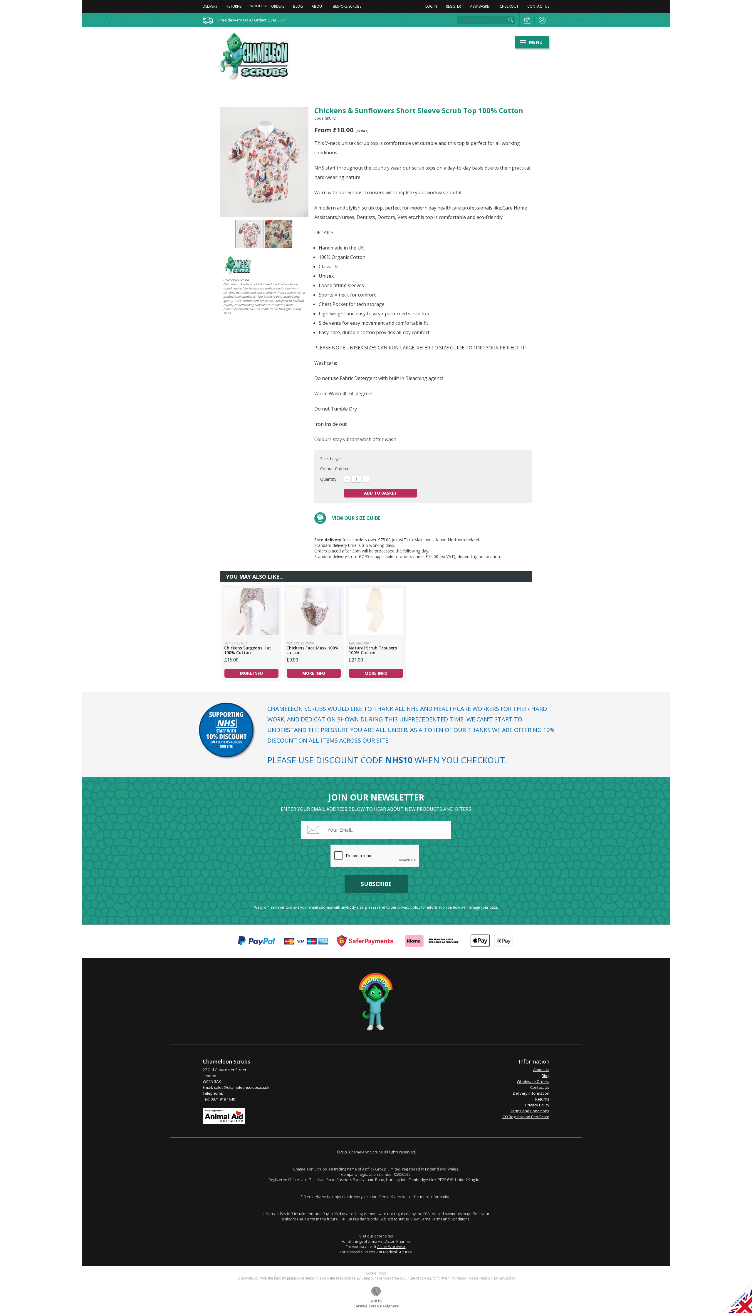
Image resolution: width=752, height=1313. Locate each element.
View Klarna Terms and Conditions (439, 1219)
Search (511, 20)
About (318, 6)
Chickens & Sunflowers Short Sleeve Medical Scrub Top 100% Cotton (257, 56)
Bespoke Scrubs (347, 6)
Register (453, 6)
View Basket (480, 6)
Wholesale (267, 6)
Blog (298, 6)
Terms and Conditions (529, 1110)
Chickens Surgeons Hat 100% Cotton (251, 611)
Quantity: (328, 479)
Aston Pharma (397, 1241)
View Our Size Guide (356, 518)
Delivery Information (531, 1093)
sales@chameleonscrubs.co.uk (241, 1087)
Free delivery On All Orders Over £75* (252, 20)
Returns (233, 6)
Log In (431, 6)
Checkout (509, 6)
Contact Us (538, 6)
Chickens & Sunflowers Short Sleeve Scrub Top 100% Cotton (249, 234)
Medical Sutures (397, 1252)
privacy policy (408, 907)
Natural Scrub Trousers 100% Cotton (376, 611)
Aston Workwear (391, 1246)
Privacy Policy (537, 1105)
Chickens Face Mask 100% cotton (313, 611)
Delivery (210, 6)
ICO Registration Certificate (525, 1116)
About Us (541, 1069)
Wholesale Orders (533, 1081)
